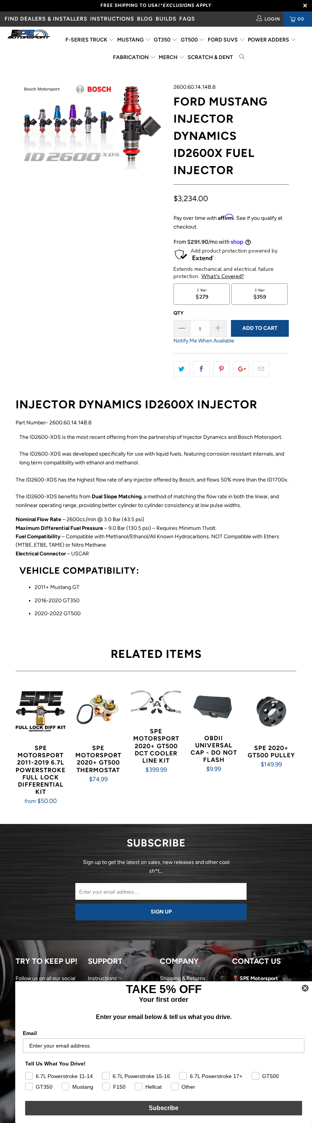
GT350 (163, 40)
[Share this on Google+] (241, 369)
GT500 (190, 40)
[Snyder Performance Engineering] (29, 35)
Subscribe (163, 1108)
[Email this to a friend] (261, 369)
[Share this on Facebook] (201, 369)
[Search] (242, 58)
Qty (178, 313)
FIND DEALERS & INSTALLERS (46, 19)
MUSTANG (131, 40)
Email (30, 1033)
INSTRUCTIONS (112, 19)
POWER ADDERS (269, 40)
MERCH (169, 57)
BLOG (145, 19)
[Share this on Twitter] (182, 369)
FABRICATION (131, 57)
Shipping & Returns (182, 978)
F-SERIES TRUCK (86, 40)
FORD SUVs (223, 40)
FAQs (187, 19)
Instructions (102, 978)
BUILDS (166, 19)
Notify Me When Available (204, 341)
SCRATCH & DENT (210, 57)
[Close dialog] (305, 988)
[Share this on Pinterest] (221, 369)
